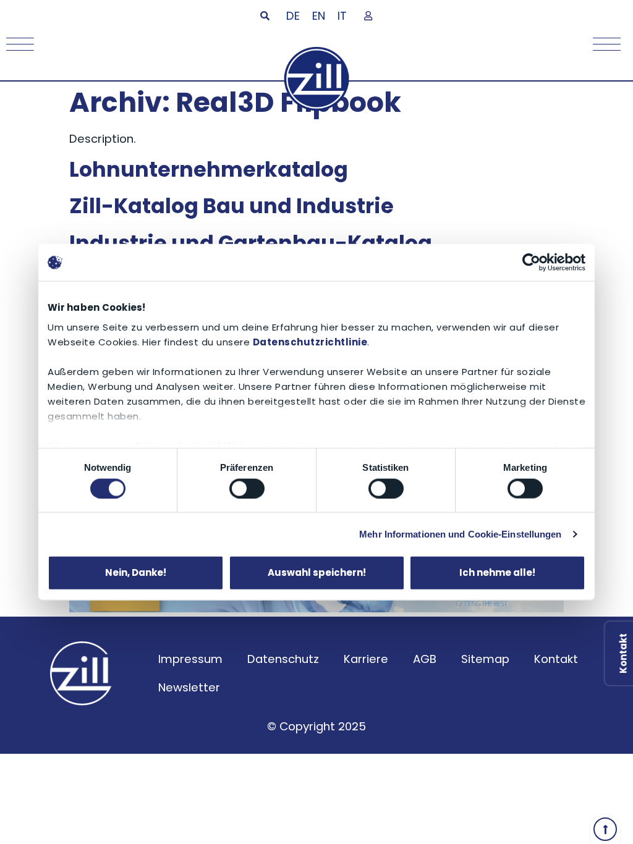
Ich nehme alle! (497, 572)
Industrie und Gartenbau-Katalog (250, 243)
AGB (424, 659)
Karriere (366, 659)
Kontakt (556, 659)
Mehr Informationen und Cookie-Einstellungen (460, 533)
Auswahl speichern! (317, 572)
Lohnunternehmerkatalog (208, 169)
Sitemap (485, 659)
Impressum (190, 659)
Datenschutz (283, 659)
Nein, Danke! (135, 572)
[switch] (247, 488)
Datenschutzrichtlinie (310, 341)
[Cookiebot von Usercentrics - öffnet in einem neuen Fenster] (531, 262)
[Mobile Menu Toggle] (17, 44)
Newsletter (189, 687)
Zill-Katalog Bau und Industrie (231, 206)
